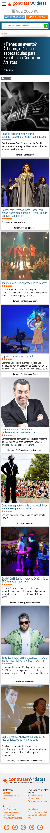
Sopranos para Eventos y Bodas (18, 356)
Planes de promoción (37, 801)
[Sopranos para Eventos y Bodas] (25, 353)
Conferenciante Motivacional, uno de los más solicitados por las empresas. (23, 738)
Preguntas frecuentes (12, 818)
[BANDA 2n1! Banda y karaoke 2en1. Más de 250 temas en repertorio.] (25, 575)
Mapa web (32, 815)
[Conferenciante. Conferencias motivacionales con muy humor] (25, 426)
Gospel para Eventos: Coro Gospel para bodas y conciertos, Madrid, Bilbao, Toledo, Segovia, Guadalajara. (25, 213)
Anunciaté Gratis (16, 16)
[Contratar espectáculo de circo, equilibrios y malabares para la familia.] (25, 502)
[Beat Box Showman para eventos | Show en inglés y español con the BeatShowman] (25, 654)
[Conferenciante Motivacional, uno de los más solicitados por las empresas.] (25, 733)
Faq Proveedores (10, 809)
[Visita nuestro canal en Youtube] (31, 827)
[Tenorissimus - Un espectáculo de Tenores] (25, 280)
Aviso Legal (33, 809)
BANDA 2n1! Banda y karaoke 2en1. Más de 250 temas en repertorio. (25, 580)
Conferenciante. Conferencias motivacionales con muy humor (18, 430)
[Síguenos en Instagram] (23, 827)
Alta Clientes (38, 16)
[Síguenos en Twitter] (15, 827)
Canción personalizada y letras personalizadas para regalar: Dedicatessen (24, 135)
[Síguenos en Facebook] (7, 827)
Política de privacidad (37, 812)
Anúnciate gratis (35, 795)
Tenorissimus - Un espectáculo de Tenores (24, 283)
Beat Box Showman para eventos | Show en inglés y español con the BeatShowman (25, 659)
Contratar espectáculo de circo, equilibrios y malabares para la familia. (25, 507)
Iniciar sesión (33, 798)
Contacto (6, 793)
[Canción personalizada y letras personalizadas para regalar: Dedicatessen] (25, 130)
